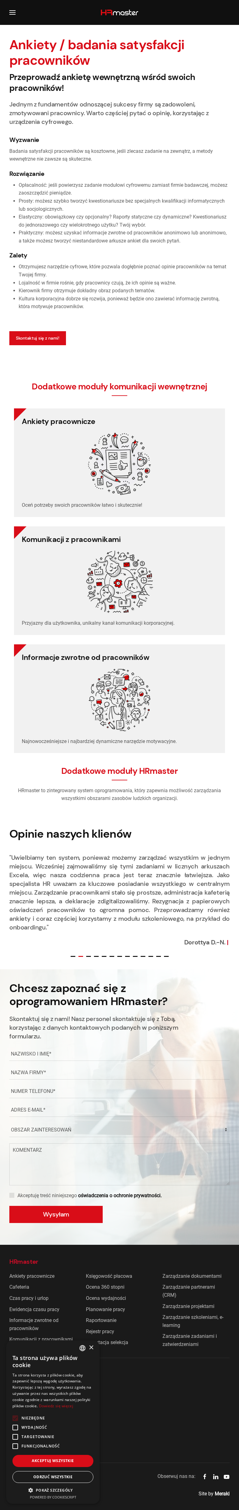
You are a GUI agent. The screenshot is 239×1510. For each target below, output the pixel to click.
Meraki (222, 1494)
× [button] (91, 1347)
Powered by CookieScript (53, 1497)
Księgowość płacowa (109, 1276)
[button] (12, 12)
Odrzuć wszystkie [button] (53, 1476)
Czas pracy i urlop (29, 1298)
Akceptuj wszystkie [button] (53, 1460)
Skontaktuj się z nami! (37, 338)
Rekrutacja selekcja (107, 1342)
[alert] (53, 1422)
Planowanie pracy (105, 1309)
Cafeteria (19, 1287)
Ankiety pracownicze (31, 1276)
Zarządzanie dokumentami (192, 1276)
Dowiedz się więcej (56, 1406)
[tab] (73, 956)
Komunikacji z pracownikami (41, 1339)
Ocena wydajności (106, 1298)
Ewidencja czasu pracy (34, 1309)
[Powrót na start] (119, 12)
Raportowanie (101, 1320)
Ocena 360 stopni (105, 1287)
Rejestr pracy (100, 1331)
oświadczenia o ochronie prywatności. (120, 1195)
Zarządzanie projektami (188, 1306)
